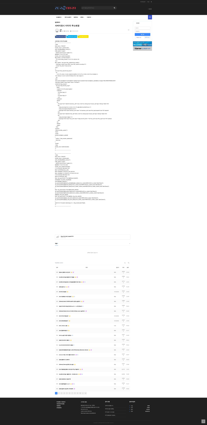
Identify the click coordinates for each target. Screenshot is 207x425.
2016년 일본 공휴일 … (110, 408)
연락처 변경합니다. (109, 405)
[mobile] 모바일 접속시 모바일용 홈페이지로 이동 (70, 282)
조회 (123, 267)
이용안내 (89, 17)
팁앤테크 (76, 17)
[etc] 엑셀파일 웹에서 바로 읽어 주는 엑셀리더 (69, 369)
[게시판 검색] (128, 262)
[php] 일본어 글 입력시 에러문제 (66, 388)
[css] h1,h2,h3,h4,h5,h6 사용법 (66, 345)
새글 (148, 1)
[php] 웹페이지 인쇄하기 (64, 359)
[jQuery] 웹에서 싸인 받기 (65, 272)
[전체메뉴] (150, 17)
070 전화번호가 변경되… (110, 415)
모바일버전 (59, 407)
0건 (62, 31)
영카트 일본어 (68, 17)
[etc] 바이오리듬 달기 (64, 316)
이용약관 (58, 405)
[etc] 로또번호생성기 (63, 320)
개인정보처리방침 (60, 403)
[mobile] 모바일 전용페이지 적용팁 (66, 277)
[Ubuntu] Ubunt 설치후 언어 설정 (66, 364)
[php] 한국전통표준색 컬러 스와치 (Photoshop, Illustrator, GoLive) (73, 350)
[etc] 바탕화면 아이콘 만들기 (65, 296)
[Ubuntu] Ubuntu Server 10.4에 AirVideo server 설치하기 (72, 311)
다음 (83, 393)
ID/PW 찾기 (147, 37)
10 (80, 393)
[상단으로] (203, 421)
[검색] (114, 8)
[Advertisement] (92, 222)
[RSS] (125, 262)
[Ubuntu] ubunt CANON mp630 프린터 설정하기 (70, 301)
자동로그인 (138, 37)
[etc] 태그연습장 (63, 291)
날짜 (128, 267)
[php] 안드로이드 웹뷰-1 (64, 340)
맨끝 (85, 393)
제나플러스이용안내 (61, 401)
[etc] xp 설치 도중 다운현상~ (65, 335)
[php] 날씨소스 (62, 286)
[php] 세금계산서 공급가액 (65, 379)
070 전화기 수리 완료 (109, 412)
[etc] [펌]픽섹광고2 (63, 330)
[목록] (128, 30)
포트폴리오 (58, 17)
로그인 (150, 9)
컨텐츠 (82, 17)
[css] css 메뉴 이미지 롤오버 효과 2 (67, 354)
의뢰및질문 (142, 1)
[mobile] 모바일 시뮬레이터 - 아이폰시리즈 (68, 374)
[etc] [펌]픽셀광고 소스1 (64, 383)
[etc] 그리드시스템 (63, 325)
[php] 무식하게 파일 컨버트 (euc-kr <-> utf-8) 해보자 (70, 306)
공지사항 (107, 401)
